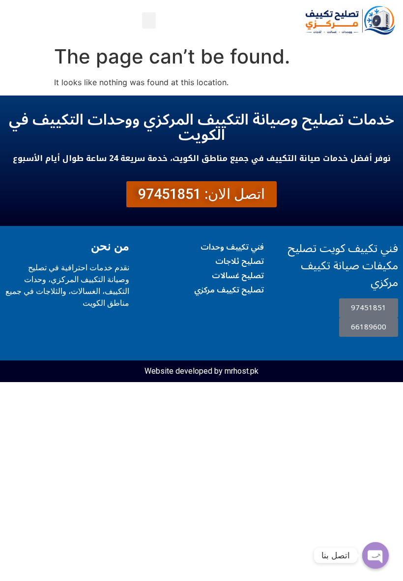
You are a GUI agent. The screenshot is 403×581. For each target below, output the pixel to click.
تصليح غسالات (238, 275)
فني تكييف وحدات (232, 247)
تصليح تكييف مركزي (229, 290)
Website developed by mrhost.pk (201, 371)
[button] (149, 20)
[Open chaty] (375, 555)
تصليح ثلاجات (239, 261)
